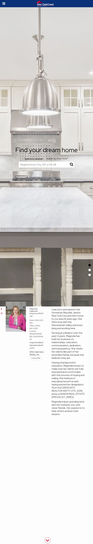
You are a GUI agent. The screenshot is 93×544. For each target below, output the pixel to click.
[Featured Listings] (89, 270)
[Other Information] (89, 274)
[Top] (89, 265)
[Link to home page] (46, 3)
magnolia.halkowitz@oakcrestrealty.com (36, 345)
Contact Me (35, 358)
